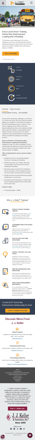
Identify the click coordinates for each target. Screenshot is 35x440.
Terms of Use (17, 376)
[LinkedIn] (14, 428)
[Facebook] (11, 428)
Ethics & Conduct (17, 377)
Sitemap (17, 381)
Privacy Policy (17, 371)
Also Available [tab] (23, 112)
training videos (18, 232)
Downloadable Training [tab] (9, 112)
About (17, 369)
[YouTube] (20, 428)
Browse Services (17, 350)
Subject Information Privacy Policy (17, 374)
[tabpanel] (17, 154)
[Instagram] (24, 428)
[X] (17, 428)
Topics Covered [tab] (15, 109)
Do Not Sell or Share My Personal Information (17, 372)
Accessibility (17, 379)
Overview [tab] (5, 109)
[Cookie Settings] (2, 437)
